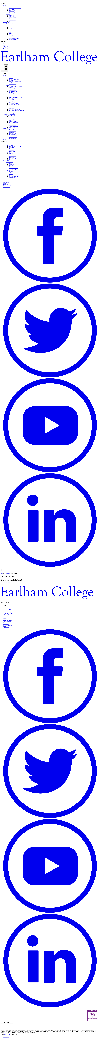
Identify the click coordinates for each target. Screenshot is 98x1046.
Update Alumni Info (7, 625)
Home (2, 573)
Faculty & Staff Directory (8, 609)
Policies (4, 626)
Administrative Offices (8, 613)
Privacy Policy (6, 1037)
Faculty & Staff (7, 573)
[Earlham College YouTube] (50, 472)
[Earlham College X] (50, 377)
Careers (4, 618)
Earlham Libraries (7, 615)
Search (2, 572)
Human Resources (7, 622)
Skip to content (4, 1)
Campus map (6, 627)
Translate (10, 1024)
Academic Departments (8, 612)
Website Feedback (7, 621)
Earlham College (7, 1034)
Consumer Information (8, 616)
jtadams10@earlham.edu (9, 584)
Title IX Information (7, 620)
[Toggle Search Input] (1, 570)
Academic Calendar (7, 610)
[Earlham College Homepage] (49, 63)
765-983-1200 (4, 607)
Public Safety (6, 624)
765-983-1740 (7, 582)
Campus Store (6, 614)
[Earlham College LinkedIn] (50, 567)
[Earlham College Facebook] (50, 282)
